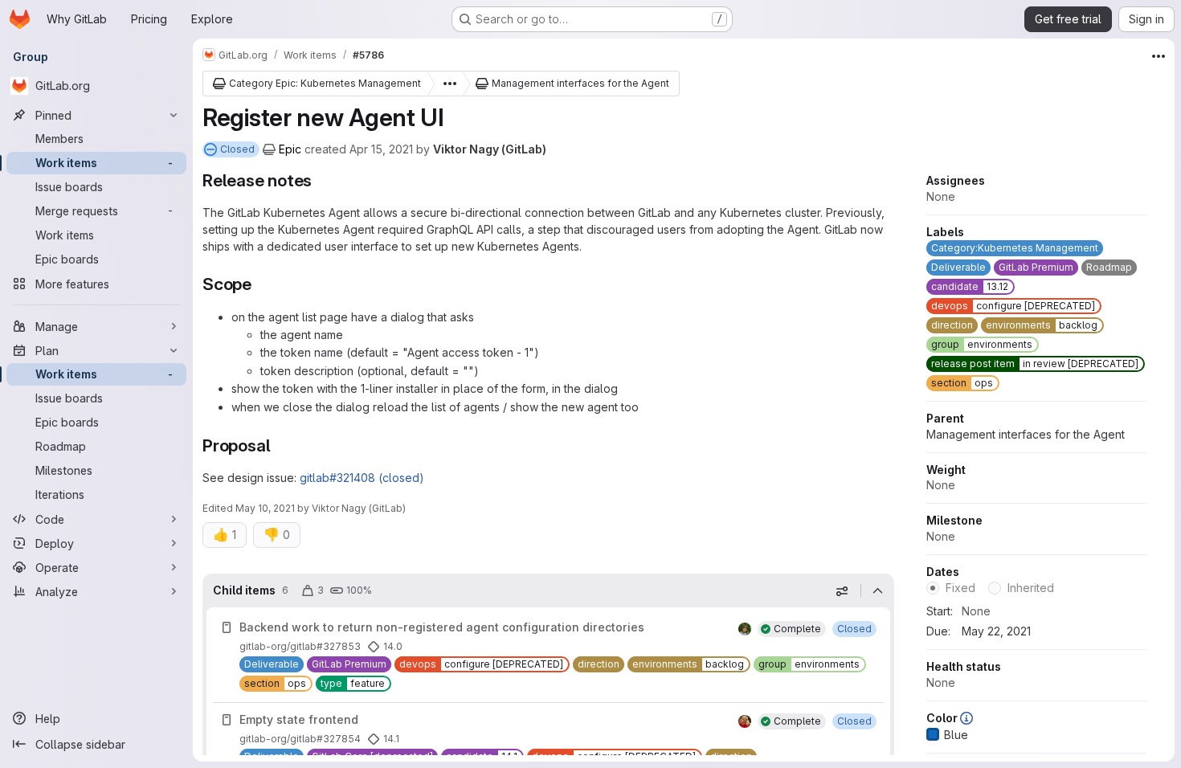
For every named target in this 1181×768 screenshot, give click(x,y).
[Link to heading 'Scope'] (260, 284)
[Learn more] (966, 718)
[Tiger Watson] (744, 629)
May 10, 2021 (265, 508)
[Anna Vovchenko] (744, 721)
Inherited (1030, 588)
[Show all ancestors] (445, 83)
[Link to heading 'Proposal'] (279, 445)
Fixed (960, 588)
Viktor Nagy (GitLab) (489, 149)
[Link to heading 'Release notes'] (321, 180)
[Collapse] (877, 590)
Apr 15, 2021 (381, 149)
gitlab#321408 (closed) (362, 477)
